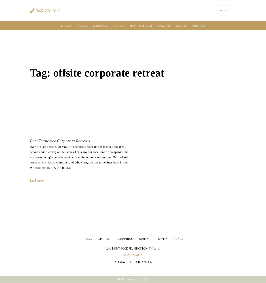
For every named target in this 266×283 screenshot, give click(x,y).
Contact (145, 238)
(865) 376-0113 (133, 255)
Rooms (87, 238)
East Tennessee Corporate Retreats (60, 140)
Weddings (125, 238)
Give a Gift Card (170, 238)
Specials (104, 238)
